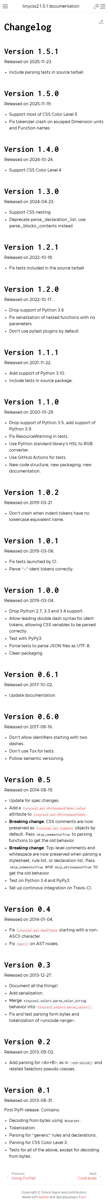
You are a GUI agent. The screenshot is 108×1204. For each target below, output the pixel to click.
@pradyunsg (65, 1197)
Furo (82, 1197)
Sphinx (44, 1197)
